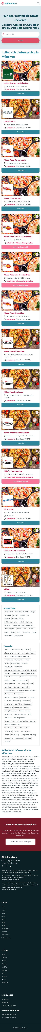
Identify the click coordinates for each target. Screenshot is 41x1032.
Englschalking (15, 663)
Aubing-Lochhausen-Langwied (20, 656)
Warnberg (27, 738)
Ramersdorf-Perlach (20, 714)
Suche (20, 40)
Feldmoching (18, 666)
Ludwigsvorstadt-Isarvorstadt (26, 690)
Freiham (33, 670)
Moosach (23, 697)
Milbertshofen (18, 694)
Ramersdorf (8, 714)
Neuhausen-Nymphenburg (12, 700)
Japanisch (7, 625)
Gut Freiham (8, 677)
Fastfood (7, 618)
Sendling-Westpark (10, 724)
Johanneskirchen (9, 683)
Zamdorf (7, 741)
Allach (6, 649)
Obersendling (18, 707)
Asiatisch (18, 612)
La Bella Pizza (9, 121)
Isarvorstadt (24, 680)
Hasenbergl (14, 680)
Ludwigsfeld (26, 687)
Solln (19, 724)
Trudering (16, 731)
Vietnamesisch (18, 635)
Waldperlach (19, 738)
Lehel (31, 683)
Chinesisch (7, 615)
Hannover (4, 970)
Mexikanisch (29, 625)
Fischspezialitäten (17, 618)
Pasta (19, 629)
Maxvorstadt (8, 694)
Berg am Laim (8, 660)
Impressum (4, 999)
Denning (7, 663)
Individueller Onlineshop (8, 1017)
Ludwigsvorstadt (9, 690)
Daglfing (27, 660)
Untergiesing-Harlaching (28, 735)
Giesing (23, 673)
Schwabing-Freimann (19, 717)
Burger (33, 612)
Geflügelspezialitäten (10, 622)
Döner (3, 919)
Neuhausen (31, 697)
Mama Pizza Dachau (12, 198)
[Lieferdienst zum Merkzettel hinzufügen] (37, 63)
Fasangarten (8, 666)
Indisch (22, 622)
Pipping (28, 711)
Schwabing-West (9, 721)
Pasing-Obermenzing (10, 711)
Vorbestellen (20, 93)
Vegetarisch (8, 635)
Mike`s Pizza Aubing (13, 471)
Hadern (16, 677)
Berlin (3, 954)
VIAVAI (7, 589)
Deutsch (22, 615)
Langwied (25, 683)
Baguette (26, 612)
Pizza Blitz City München (14, 550)
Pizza (25, 629)
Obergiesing (28, 704)
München (4, 961)
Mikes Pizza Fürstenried (14, 351)
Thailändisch (26, 632)
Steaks (13, 632)
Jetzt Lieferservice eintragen (20, 842)
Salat (3, 913)
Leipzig (3, 979)
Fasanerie (25, 663)
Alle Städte (4, 982)
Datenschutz (5, 1002)
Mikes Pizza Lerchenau (13, 392)
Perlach (21, 711)
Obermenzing (8, 707)
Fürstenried (15, 673)
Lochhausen (16, 687)
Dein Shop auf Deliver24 (8, 1014)
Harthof (6, 680)
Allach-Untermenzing (16, 649)
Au (22, 653)
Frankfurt (4, 967)
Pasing (26, 707)
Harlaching (33, 677)
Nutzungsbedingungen (8, 1005)
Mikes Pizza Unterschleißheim (16, 432)
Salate (6, 632)
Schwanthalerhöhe (22, 721)
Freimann (7, 673)
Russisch (31, 629)
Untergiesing (15, 735)
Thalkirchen (8, 731)
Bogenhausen (19, 660)
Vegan (35, 632)
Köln (2, 973)
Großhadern (31, 673)
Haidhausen (24, 677)
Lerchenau (7, 687)
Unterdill (7, 735)
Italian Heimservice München (16, 83)
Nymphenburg (8, 704)
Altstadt (27, 649)
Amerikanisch (8, 612)
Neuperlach (26, 700)
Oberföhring (18, 704)
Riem (29, 714)
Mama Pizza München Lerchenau (18, 236)
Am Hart (17, 653)
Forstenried (25, 670)
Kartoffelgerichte (18, 625)
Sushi (18, 632)
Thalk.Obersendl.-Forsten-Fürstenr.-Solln (16, 728)
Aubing (6, 656)
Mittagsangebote (9, 629)
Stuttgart (4, 964)
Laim (18, 683)
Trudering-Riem (25, 731)
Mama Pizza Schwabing (14, 313)
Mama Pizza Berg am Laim (15, 160)
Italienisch (29, 622)
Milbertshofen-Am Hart (11, 697)
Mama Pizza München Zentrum (17, 274)
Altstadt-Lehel (8, 653)
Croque (15, 615)
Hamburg (4, 958)
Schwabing (7, 717)
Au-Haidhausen (30, 653)
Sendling (32, 721)
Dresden (4, 976)
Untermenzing (8, 738)
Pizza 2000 (8, 509)
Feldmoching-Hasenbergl (12, 670)
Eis (28, 615)
